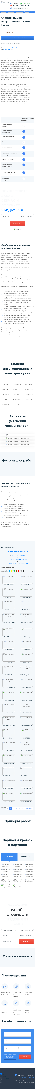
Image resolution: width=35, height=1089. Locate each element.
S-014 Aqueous (8, 662)
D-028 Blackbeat (26, 801)
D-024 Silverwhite (8, 788)
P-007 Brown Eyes (9, 725)
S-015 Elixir (26, 662)
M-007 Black (26, 609)
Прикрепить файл (10, 1057)
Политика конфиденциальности (26, 1082)
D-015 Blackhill (26, 763)
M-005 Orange (26, 597)
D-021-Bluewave (26, 776)
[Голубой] (10, 571)
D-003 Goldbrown (8, 738)
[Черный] (24, 571)
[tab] (9, 857)
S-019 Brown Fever (9, 687)
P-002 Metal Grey (26, 700)
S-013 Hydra (26, 649)
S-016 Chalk (8, 675)
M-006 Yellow (8, 609)
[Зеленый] (14, 571)
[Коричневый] (17, 571)
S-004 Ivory (26, 637)
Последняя (28, 808)
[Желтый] (12, 571)
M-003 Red (8, 597)
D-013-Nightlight (9, 763)
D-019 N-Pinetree (8, 776)
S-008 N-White (9, 584)
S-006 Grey (8, 649)
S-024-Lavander (9, 700)
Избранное (1, 1079)
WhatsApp (27, 3)
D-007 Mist (26, 738)
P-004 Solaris (9, 712)
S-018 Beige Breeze (26, 675)
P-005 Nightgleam (26, 712)
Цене (30, 571)
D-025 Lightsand (26, 788)
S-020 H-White (26, 687)
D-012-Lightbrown (26, 750)
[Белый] (7, 571)
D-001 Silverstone (26, 725)
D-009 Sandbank (9, 750)
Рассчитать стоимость (17, 37)
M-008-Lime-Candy (9, 622)
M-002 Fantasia (26, 584)
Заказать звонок (28, 1077)
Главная (3, 11)
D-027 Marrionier (9, 801)
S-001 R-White (8, 637)
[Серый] (21, 571)
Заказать (17, 223)
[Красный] (19, 571)
